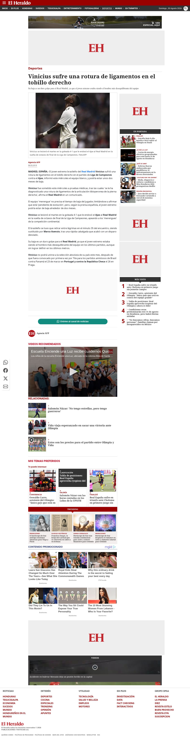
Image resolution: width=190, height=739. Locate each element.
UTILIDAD (84, 690)
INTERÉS (46, 690)
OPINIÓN (46, 709)
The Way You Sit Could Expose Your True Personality (70, 608)
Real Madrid (88, 171)
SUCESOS (8, 706)
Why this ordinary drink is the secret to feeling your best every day (101, 573)
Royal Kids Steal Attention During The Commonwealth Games (71, 573)
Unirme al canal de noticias (74, 321)
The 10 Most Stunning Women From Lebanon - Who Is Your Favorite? (101, 608)
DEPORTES (46, 696)
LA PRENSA (161, 699)
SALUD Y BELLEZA (88, 699)
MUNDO (7, 709)
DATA (120, 699)
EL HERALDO (162, 696)
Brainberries (43, 583)
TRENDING (47, 706)
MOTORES (84, 706)
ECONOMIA (9, 703)
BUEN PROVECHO (164, 709)
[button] (5, 362)
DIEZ (157, 703)
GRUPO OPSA (162, 690)
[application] (72, 372)
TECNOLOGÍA (86, 696)
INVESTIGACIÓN (126, 696)
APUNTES (46, 713)
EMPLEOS (84, 703)
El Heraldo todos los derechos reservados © (21, 728)
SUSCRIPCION (162, 716)
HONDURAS (9, 696)
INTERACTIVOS (125, 706)
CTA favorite (102, 580)
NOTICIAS (8, 690)
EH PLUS (121, 690)
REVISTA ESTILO (163, 706)
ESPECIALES (47, 703)
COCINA (45, 699)
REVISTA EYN (162, 713)
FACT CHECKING (125, 703)
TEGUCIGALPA (10, 699)
